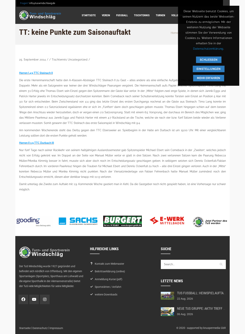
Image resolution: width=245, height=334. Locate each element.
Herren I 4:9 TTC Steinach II (36, 72)
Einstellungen (208, 68)
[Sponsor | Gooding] (33, 222)
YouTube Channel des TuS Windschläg (34, 299)
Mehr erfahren (208, 78)
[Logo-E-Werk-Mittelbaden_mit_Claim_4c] (167, 220)
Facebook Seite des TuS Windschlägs (23, 299)
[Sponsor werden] (211, 222)
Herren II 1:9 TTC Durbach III (36, 142)
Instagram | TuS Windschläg (45, 299)
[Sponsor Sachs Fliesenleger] (78, 221)
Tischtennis (59, 59)
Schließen (209, 59)
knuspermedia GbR (214, 327)
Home (174, 32)
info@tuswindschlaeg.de (42, 3)
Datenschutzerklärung (208, 48)
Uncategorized (78, 59)
